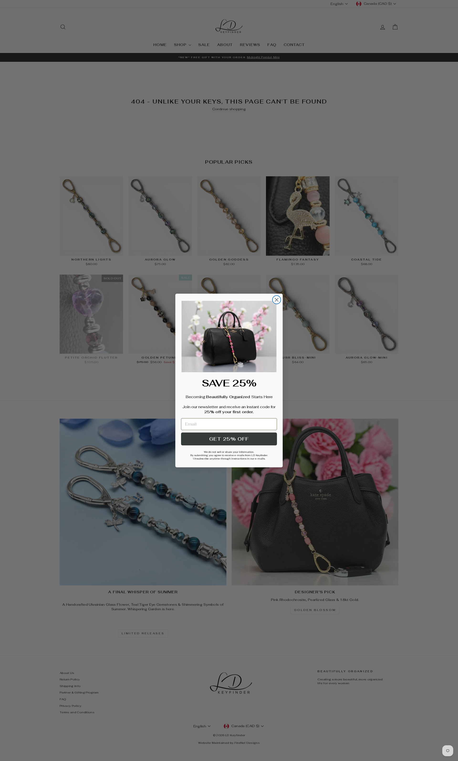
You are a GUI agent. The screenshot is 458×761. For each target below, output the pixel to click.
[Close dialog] (276, 300)
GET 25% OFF (229, 439)
